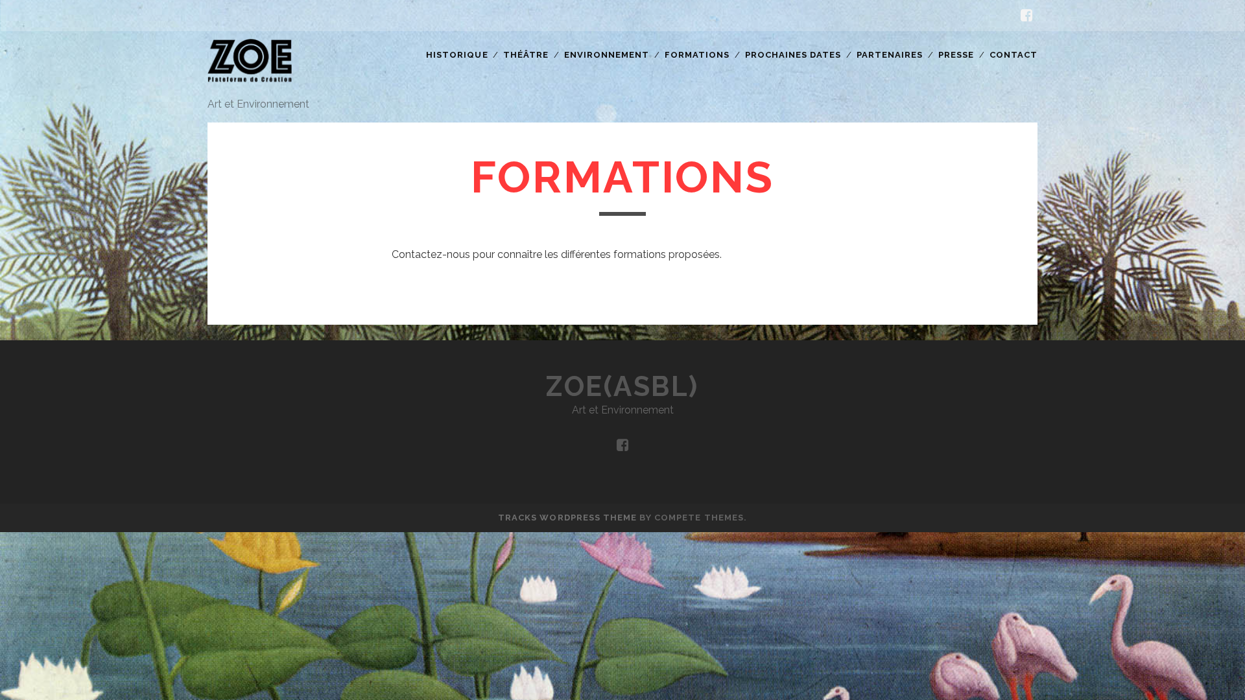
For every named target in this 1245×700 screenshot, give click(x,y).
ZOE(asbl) (622, 386)
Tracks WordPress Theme (567, 517)
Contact (1014, 55)
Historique (457, 55)
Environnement (607, 55)
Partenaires (890, 55)
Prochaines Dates (793, 55)
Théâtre (526, 55)
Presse (956, 55)
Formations (697, 55)
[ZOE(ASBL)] (250, 83)
